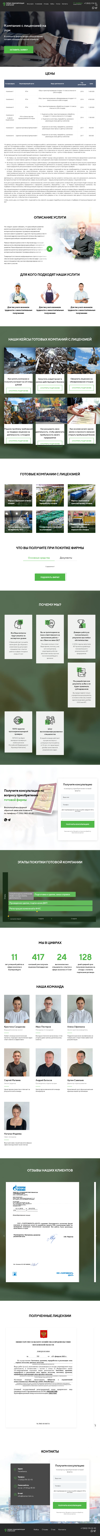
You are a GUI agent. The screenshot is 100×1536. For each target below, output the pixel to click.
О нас (53, 1529)
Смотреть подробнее (18, 391)
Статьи (58, 4)
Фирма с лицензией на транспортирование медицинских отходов (80, 527)
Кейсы (52, 4)
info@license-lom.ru (25, 1496)
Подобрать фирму (50, 577)
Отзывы (46, 4)
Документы (66, 557)
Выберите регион (77, 4)
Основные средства (39, 557)
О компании (38, 4)
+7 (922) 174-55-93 (90, 4)
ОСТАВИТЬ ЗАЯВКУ (19, 49)
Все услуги (30, 4)
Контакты (65, 4)
